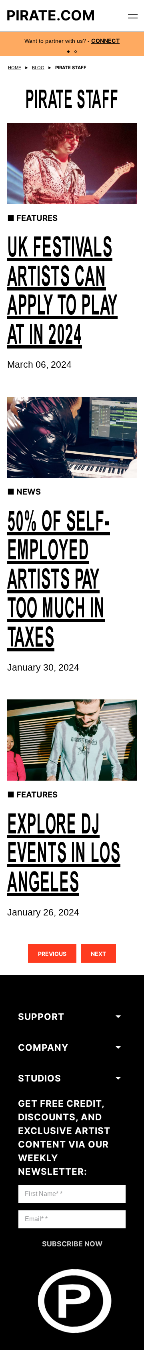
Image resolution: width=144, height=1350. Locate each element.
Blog (38, 67)
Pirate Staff (71, 67)
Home (14, 67)
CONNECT (105, 41)
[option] (72, 44)
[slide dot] (68, 51)
